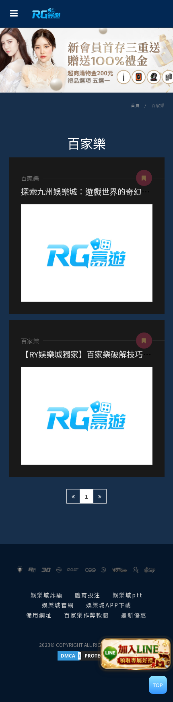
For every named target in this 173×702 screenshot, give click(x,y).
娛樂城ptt (128, 595)
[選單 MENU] (14, 13)
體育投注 (88, 595)
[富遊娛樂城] (46, 13)
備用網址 (39, 615)
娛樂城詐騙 (47, 595)
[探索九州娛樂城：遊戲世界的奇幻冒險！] (86, 252)
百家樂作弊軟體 (86, 615)
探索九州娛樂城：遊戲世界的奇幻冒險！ (93, 191)
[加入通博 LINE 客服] (135, 653)
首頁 (135, 105)
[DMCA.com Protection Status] (86, 654)
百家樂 (158, 105)
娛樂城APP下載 (109, 605)
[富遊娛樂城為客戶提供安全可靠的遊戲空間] (86, 60)
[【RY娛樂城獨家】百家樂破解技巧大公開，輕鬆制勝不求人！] (86, 415)
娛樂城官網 (58, 605)
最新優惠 (134, 615)
